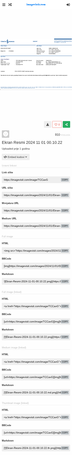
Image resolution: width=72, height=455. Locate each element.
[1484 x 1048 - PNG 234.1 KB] (47, 124)
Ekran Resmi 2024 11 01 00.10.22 (32, 142)
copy (65, 180)
